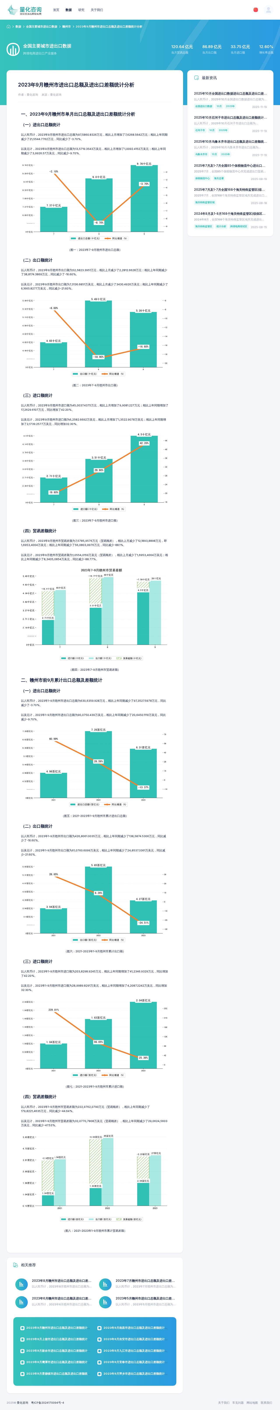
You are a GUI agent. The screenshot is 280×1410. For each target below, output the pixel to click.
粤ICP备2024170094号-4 (47, 1402)
